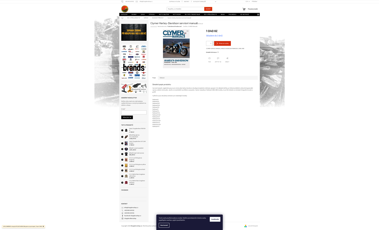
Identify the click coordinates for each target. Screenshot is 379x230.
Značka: (190, 26)
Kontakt (186, 1)
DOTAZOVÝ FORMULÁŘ (199, 1)
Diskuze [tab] (162, 78)
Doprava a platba (174, 1)
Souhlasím (215, 219)
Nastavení (164, 225)
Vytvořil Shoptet (253, 226)
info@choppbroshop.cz (131, 208)
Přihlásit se (127, 117)
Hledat (208, 9)
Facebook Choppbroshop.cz (132, 216)
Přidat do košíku (224, 43)
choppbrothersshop (130, 218)
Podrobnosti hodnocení (175, 26)
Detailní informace (211, 52)
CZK (247, 1)
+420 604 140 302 (129, 210)
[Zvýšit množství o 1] (213, 42)
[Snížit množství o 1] (213, 44)
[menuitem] (124, 14)
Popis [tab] (154, 78)
